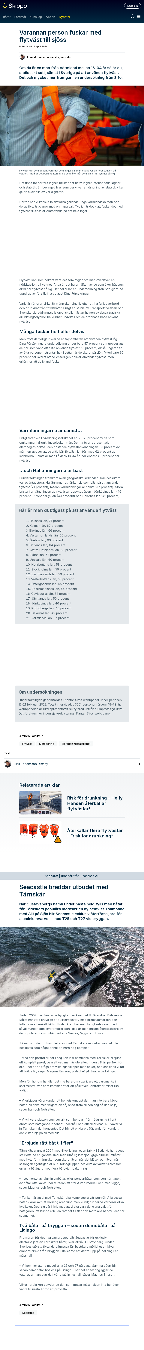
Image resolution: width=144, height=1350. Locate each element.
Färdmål (20, 17)
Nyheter (64, 17)
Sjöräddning (46, 743)
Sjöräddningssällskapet (76, 743)
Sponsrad (28, 1312)
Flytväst (27, 743)
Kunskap (36, 17)
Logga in (132, 5)
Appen (50, 17)
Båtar (6, 17)
